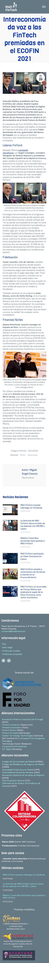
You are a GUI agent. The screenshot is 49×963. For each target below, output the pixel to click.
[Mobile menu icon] (44, 6)
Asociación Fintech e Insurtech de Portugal (22, 719)
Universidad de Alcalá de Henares (17, 772)
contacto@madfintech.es (13, 631)
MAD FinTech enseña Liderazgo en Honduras (31, 506)
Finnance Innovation (12, 727)
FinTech (22, 455)
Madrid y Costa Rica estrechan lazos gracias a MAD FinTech (32, 541)
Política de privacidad (12, 654)
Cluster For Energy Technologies (17, 735)
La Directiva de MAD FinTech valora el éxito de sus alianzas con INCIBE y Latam (32, 524)
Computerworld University (14, 746)
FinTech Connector (11, 725)
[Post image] (10, 509)
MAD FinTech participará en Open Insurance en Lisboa (31, 556)
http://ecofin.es (28, 478)
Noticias (8, 75)
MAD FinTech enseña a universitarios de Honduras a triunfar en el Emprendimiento (32, 573)
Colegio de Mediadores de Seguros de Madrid (23, 764)
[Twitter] (3, 661)
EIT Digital (7, 749)
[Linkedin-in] (9, 661)
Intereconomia (32, 455)
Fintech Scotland (10, 733)
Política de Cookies (11, 650)
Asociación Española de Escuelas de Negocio (23, 775)
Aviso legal (7, 647)
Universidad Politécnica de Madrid (17, 769)
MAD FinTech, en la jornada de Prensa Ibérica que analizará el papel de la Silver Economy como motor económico (33, 592)
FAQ (4, 644)
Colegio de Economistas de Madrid (18, 761)
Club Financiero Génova (13, 780)
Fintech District (9, 730)
